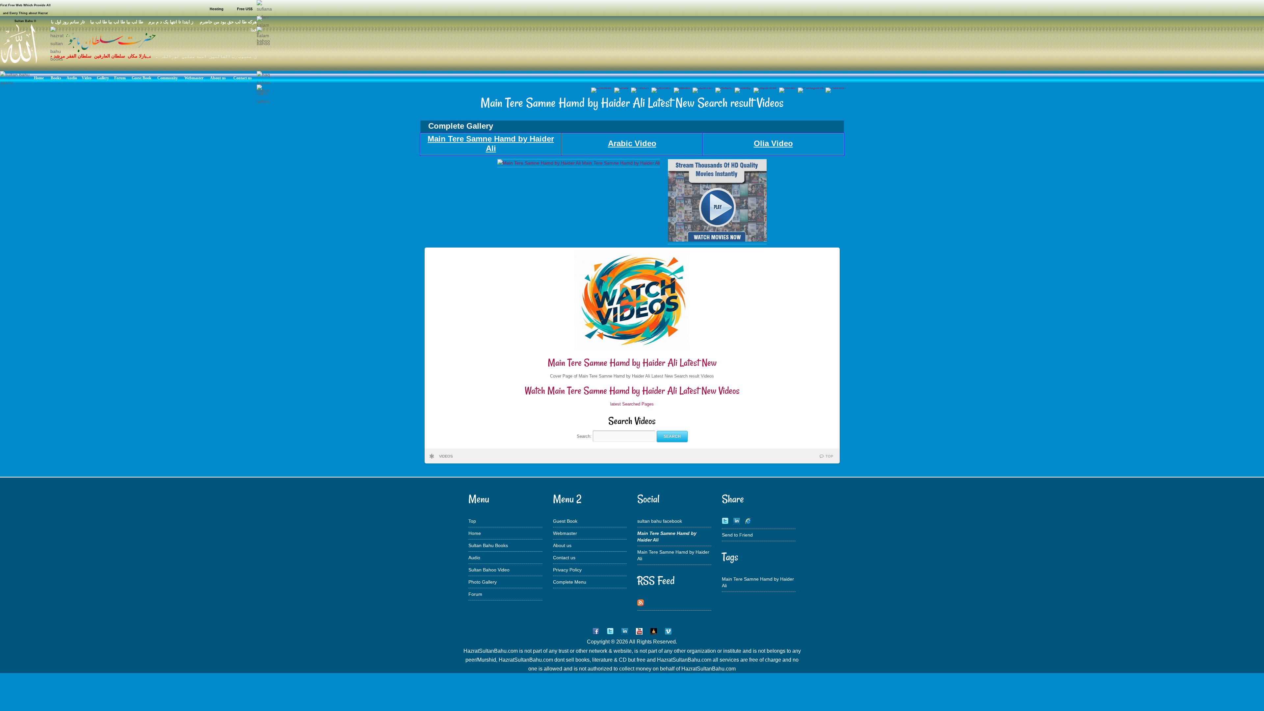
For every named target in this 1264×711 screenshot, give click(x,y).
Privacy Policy (567, 569)
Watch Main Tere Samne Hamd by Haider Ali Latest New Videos (632, 390)
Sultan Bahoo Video (489, 569)
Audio (474, 557)
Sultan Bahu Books (488, 545)
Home (474, 533)
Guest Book (565, 521)
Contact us (564, 557)
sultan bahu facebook (659, 521)
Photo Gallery (482, 582)
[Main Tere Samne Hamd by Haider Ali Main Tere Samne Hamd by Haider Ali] (578, 163)
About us (562, 545)
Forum (475, 594)
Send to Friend (737, 535)
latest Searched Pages (632, 404)
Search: (585, 436)
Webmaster (565, 533)
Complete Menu (569, 582)
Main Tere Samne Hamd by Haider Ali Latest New (632, 362)
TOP (829, 456)
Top (472, 521)
